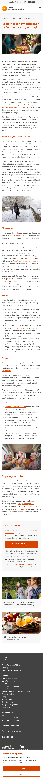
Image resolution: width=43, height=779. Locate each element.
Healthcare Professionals (12, 670)
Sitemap (5, 668)
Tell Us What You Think (11, 665)
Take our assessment (20, 509)
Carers (4, 683)
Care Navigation (8, 681)
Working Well (7, 707)
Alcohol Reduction (9, 678)
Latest (4, 662)
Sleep (4, 697)
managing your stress (13, 281)
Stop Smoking (7, 702)
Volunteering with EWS (11, 718)
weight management (26, 504)
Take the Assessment (10, 726)
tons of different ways (18, 236)
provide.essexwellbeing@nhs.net (18, 564)
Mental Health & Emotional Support (16, 691)
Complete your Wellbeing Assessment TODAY (21, 544)
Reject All (21, 774)
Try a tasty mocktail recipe (15, 407)
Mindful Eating (33, 506)
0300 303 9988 (29, 2)
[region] (21, 764)
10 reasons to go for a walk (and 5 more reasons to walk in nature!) (19, 603)
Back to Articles (9, 18)
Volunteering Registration (12, 720)
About (4, 657)
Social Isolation (8, 699)
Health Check (7, 689)
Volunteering (7, 712)
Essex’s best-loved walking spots (25, 261)
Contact (5, 660)
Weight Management (10, 705)
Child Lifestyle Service (10, 686)
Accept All (21, 768)
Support (5, 676)
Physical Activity (8, 694)
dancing (27, 258)
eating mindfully (18, 328)
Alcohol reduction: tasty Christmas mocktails (15, 638)
